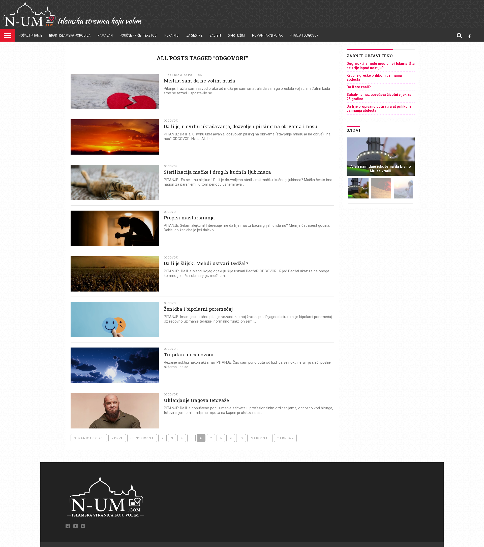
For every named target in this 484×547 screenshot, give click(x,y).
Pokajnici (171, 35)
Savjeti (215, 35)
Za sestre (194, 35)
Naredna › (260, 438)
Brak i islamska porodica (69, 35)
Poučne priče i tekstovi (138, 35)
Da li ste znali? (359, 87)
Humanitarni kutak (267, 35)
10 (241, 438)
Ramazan (105, 35)
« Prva (117, 438)
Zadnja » (285, 438)
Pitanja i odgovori (304, 35)
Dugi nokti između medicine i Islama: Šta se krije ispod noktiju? (381, 66)
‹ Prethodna (142, 438)
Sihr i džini (236, 35)
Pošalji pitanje (30, 35)
